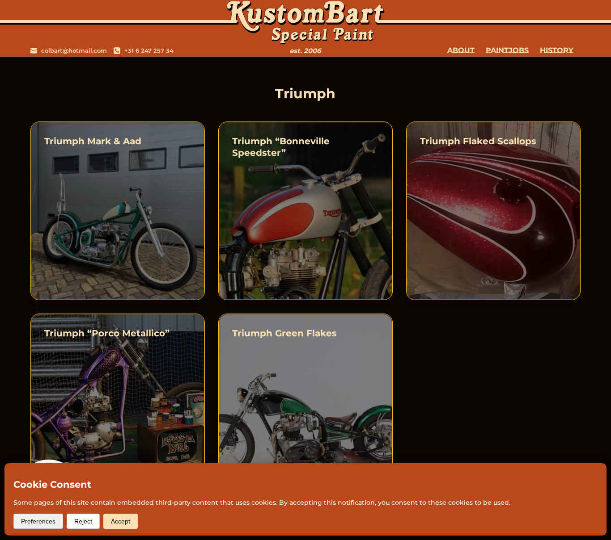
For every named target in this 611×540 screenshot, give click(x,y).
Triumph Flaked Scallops (478, 141)
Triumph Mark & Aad (92, 141)
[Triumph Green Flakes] (305, 403)
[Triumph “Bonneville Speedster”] (305, 211)
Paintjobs (507, 50)
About (461, 50)
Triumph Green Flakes (284, 333)
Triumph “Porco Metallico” (107, 333)
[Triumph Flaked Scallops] (493, 211)
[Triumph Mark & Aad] (117, 211)
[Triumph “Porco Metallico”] (117, 403)
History (556, 50)
